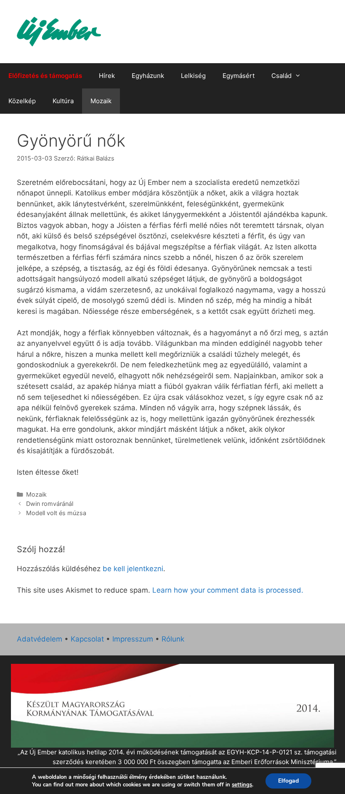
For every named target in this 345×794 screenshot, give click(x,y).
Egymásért (239, 76)
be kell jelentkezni (133, 568)
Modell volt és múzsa (56, 512)
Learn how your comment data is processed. (227, 590)
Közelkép (22, 101)
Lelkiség (193, 76)
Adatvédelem (39, 639)
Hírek (107, 76)
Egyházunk (148, 76)
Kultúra (63, 101)
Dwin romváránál (49, 503)
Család (281, 76)
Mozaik (100, 101)
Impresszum (132, 639)
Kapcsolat (87, 639)
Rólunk (173, 639)
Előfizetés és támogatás (45, 76)
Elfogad (288, 781)
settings (242, 785)
